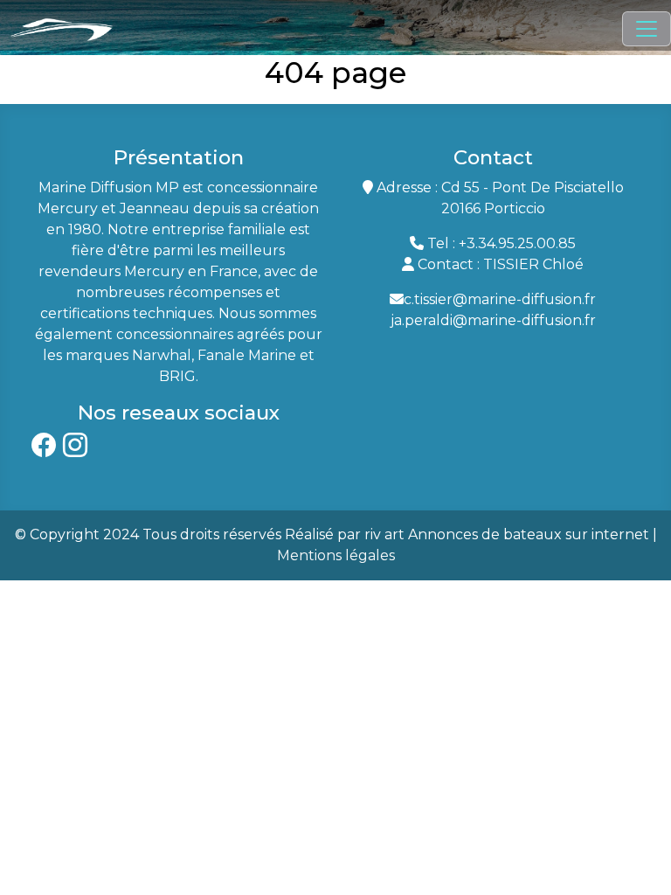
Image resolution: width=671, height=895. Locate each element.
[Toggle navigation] (646, 28)
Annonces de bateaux (485, 534)
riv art (384, 534)
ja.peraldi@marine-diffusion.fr (493, 320)
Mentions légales (336, 555)
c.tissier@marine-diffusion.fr (500, 299)
